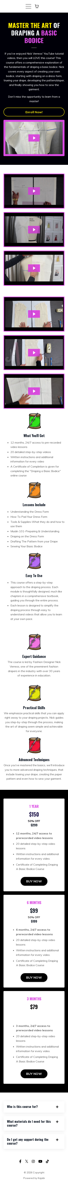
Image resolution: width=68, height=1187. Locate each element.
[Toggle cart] (37, 6)
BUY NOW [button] (34, 881)
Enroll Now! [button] (34, 112)
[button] (34, 500)
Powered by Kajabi (34, 1178)
